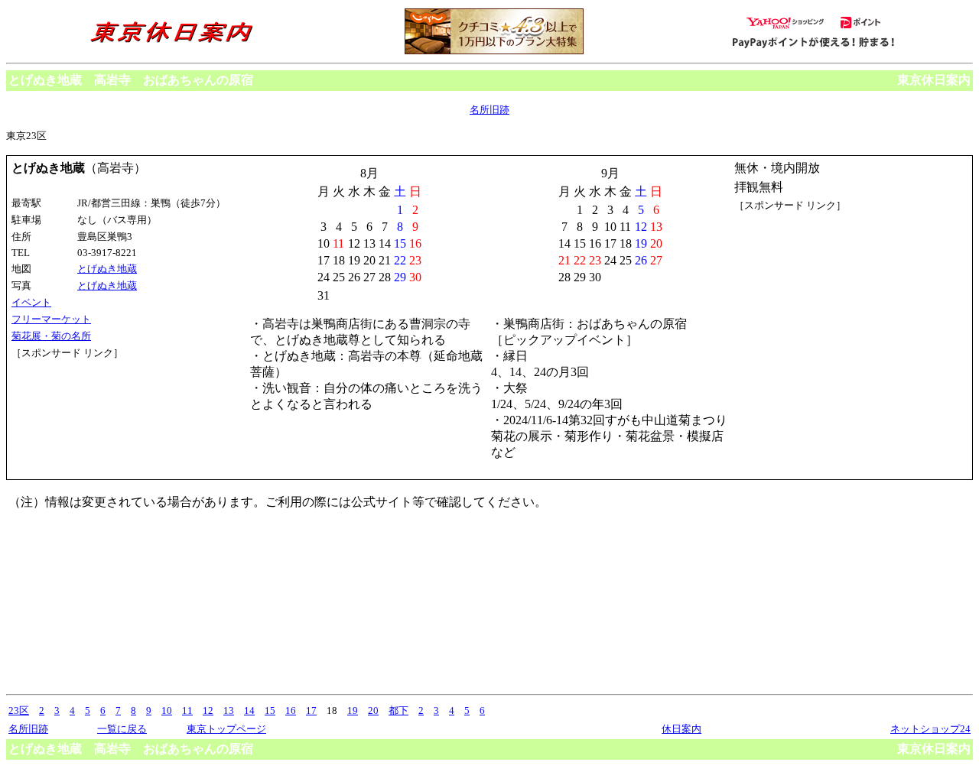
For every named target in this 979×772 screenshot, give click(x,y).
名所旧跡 (489, 109)
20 (373, 710)
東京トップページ (226, 729)
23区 (18, 710)
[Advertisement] (80, 417)
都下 (398, 710)
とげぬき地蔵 (107, 268)
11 (187, 710)
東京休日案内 (934, 79)
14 (249, 710)
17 (311, 710)
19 (352, 710)
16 (290, 710)
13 (228, 710)
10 (166, 710)
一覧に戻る (122, 729)
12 (208, 710)
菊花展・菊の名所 (51, 336)
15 (270, 710)
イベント (31, 302)
